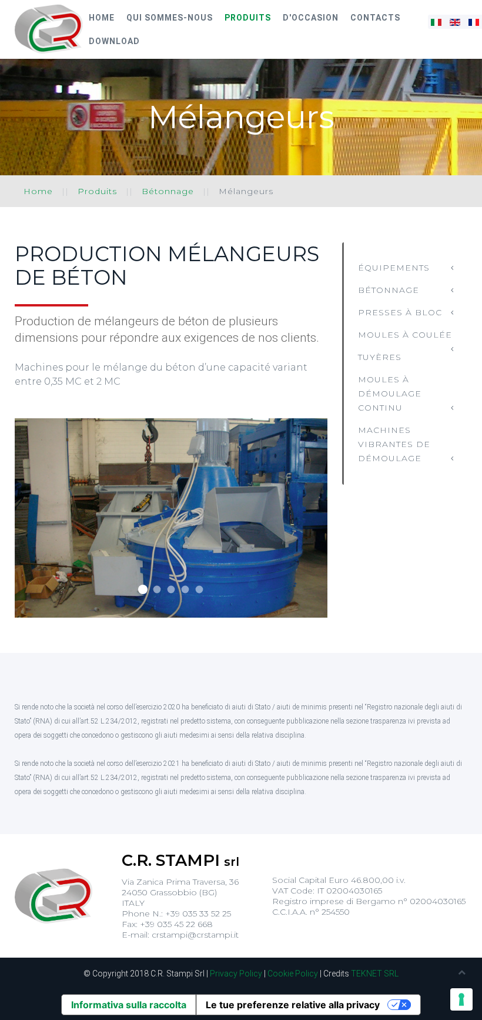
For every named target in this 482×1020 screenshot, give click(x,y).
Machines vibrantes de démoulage (394, 444)
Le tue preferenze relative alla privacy (293, 1005)
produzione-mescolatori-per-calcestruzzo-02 (156, 590)
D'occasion (311, 17)
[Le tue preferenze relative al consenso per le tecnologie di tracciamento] (461, 999)
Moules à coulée (405, 334)
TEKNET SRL (375, 973)
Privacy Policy (236, 973)
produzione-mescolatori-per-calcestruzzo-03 (171, 590)
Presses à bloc (400, 312)
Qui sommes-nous (169, 17)
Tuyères (379, 357)
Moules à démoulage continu (389, 393)
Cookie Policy (292, 973)
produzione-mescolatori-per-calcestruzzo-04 (185, 590)
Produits (248, 17)
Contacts (375, 17)
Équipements (394, 267)
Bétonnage (168, 191)
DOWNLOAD (114, 41)
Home (102, 17)
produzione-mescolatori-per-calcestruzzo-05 (199, 590)
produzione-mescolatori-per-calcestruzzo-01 (143, 589)
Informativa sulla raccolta (128, 1005)
